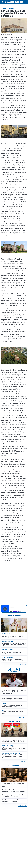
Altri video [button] (23, 761)
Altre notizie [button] (22, 664)
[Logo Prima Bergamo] (14, 2)
